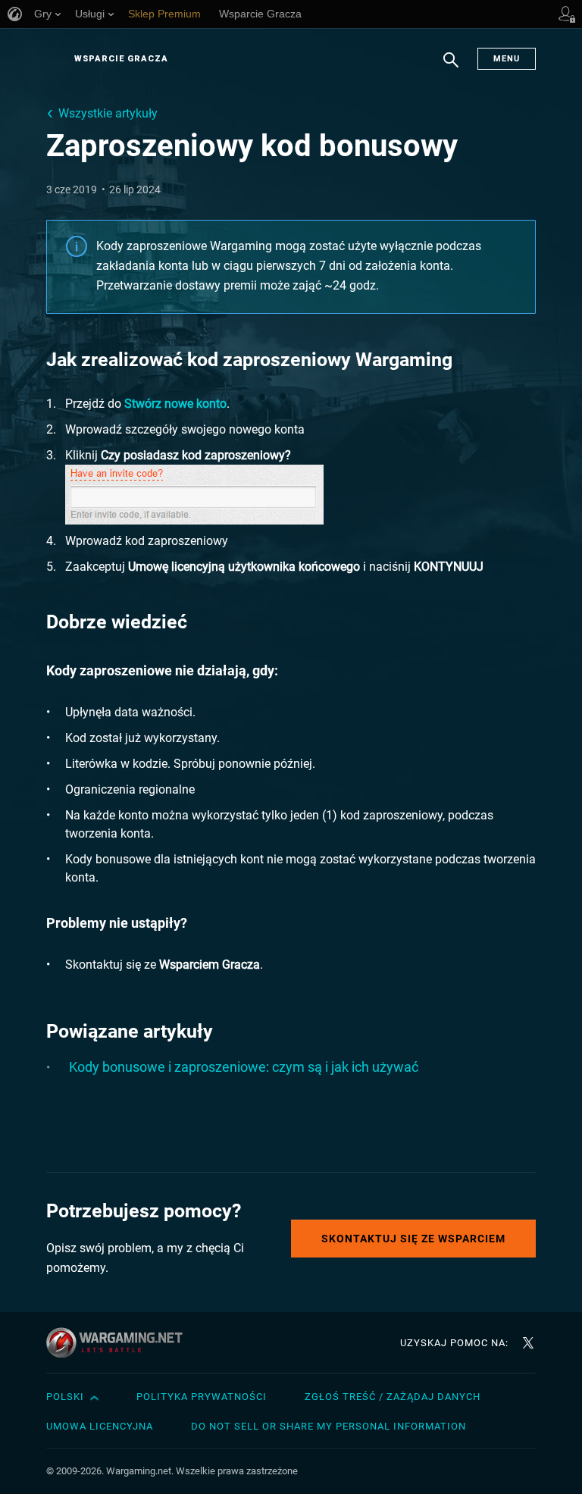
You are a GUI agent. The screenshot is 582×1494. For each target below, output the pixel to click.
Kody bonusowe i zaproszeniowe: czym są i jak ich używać (243, 1067)
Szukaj (451, 67)
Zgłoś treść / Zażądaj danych (392, 1396)
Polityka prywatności (201, 1396)
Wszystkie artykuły (108, 113)
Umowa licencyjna (99, 1426)
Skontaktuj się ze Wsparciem (413, 1238)
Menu (506, 59)
